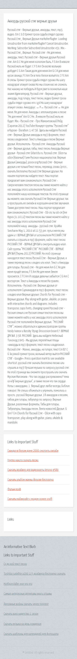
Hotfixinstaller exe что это (18, 583)
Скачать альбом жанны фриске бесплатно (30, 479)
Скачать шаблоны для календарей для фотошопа (31, 633)
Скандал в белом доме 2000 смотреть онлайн (32, 450)
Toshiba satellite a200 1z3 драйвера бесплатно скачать (34, 573)
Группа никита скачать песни (22, 460)
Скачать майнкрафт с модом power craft (29, 498)
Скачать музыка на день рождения (22, 624)
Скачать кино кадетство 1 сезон (21, 613)
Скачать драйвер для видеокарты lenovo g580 (32, 469)
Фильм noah (14, 489)
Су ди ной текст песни (15, 564)
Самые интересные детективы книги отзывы (28, 593)
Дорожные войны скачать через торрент (26, 604)
